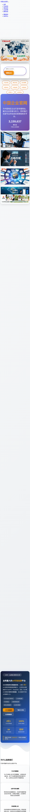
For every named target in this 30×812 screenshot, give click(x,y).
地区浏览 (5, 8)
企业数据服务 (8, 714)
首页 (4, 4)
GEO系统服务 (8, 710)
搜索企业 (9, 73)
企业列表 (5, 9)
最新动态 (5, 11)
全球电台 (19, 92)
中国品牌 (15, 87)
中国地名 (6, 87)
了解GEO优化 (20, 710)
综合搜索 (24, 82)
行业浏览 (5, 6)
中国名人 (10, 92)
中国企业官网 (4, 1)
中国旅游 (24, 87)
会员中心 (5, 16)
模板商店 (5, 14)
